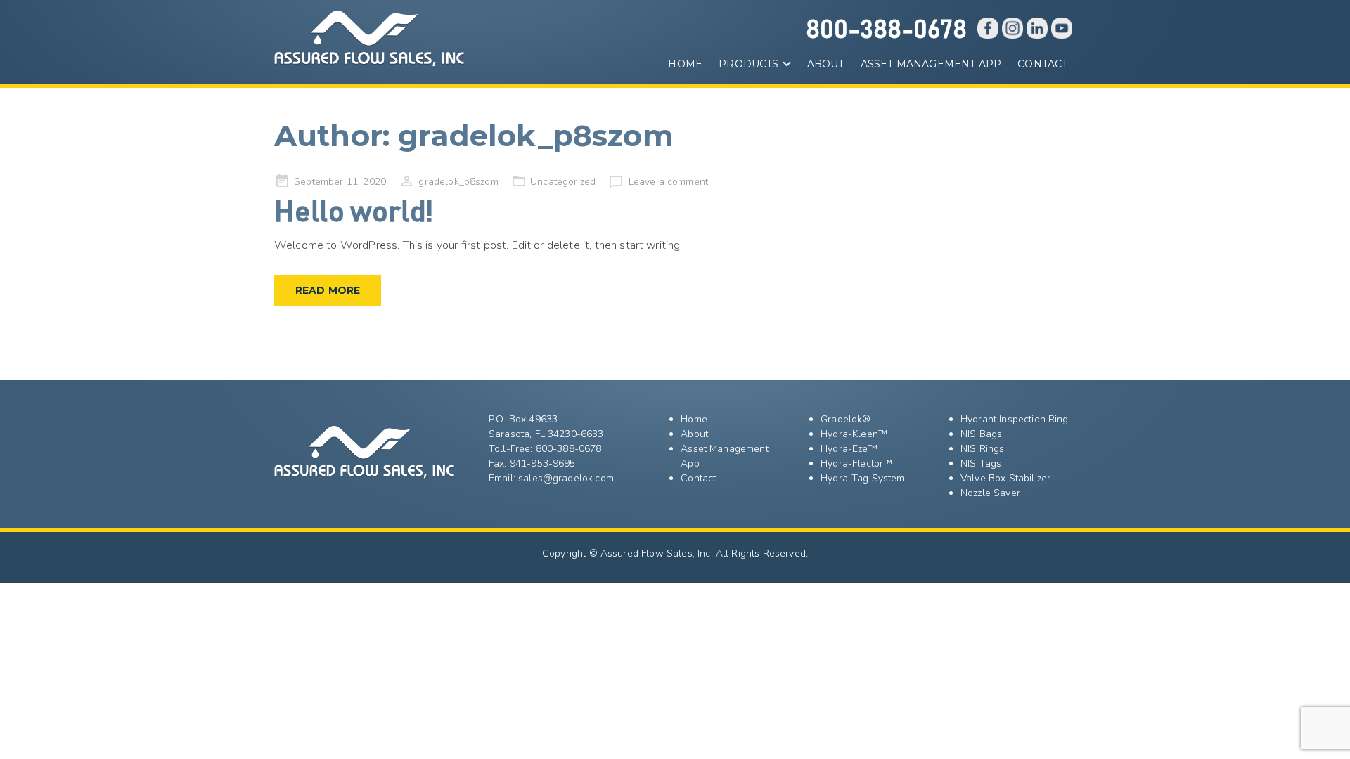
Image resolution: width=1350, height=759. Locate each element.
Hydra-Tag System (863, 478)
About (825, 64)
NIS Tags (980, 463)
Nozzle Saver (990, 493)
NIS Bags (981, 434)
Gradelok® (845, 419)
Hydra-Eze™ (849, 448)
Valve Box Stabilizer (1005, 478)
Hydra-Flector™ (856, 463)
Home (685, 64)
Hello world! (353, 213)
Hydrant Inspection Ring (1014, 419)
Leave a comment (668, 181)
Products (748, 64)
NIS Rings (982, 448)
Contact (1042, 64)
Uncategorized (563, 181)
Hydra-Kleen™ (854, 434)
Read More (327, 290)
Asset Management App (931, 64)
